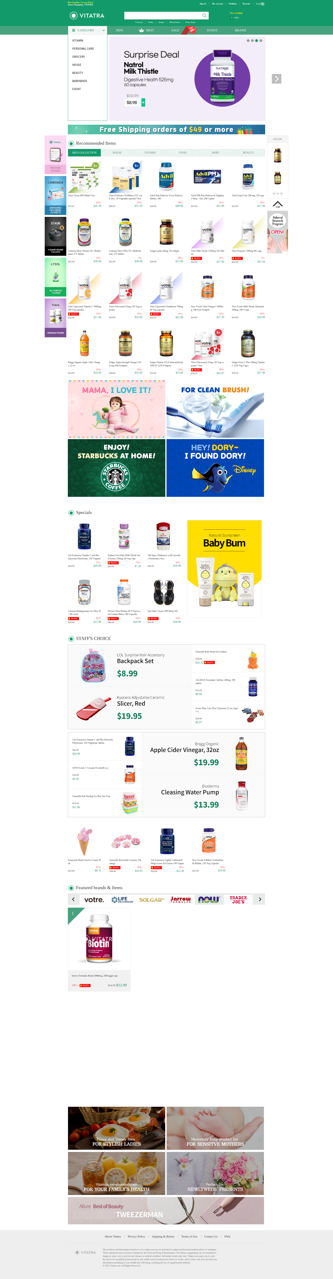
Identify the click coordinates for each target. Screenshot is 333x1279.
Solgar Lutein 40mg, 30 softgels (164, 251)
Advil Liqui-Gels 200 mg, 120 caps (248, 195)
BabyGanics (175, 22)
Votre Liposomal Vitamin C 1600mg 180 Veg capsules (84, 308)
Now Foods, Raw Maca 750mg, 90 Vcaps (125, 1092)
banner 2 (256, 40)
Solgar (161, 22)
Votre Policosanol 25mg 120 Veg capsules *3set (207, 364)
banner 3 (260, 40)
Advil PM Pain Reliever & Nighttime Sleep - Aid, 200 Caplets (207, 197)
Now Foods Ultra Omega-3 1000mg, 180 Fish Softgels (207, 308)
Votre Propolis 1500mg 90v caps (247, 251)
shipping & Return (163, 1236)
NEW (119, 30)
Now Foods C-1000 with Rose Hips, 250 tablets (207, 1092)
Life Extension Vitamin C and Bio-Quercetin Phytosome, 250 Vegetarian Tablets (84, 557)
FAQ (227, 1236)
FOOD (183, 152)
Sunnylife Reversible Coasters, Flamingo (125, 862)
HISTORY (277, 139)
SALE (175, 30)
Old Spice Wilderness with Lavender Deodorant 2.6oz (164, 557)
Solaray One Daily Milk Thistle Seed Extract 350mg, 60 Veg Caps (124, 557)
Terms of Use (189, 1236)
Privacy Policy (136, 1236)
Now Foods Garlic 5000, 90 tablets (248, 1034)
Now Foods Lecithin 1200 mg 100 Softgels (166, 1092)
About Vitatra (113, 1236)
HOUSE (117, 152)
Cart (258, 4)
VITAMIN (150, 152)
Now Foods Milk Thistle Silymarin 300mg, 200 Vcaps (248, 308)
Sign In (203, 4)
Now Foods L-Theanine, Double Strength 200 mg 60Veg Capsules (125, 1036)
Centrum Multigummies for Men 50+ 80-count (84, 613)
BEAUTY (248, 152)
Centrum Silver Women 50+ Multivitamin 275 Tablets (84, 253)
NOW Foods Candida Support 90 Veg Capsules (207, 1036)
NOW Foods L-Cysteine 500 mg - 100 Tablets (227, 975)
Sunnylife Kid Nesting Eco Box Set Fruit (91, 796)
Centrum (139, 22)
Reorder (246, 4)
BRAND (240, 30)
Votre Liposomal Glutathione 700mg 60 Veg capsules (166, 308)
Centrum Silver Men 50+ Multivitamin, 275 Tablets (125, 253)
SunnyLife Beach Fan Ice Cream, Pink (84, 862)
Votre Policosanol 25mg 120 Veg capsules (125, 308)
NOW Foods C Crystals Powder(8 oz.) (90, 768)
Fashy (150, 22)
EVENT (212, 30)
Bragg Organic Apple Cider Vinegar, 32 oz (84, 364)
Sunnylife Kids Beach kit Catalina (211, 651)
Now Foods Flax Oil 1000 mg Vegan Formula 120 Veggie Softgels (84, 1036)
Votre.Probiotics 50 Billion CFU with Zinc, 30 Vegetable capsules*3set (125, 197)
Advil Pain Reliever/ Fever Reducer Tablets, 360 (166, 197)
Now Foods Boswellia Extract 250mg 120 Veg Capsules (84, 1092)
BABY (215, 152)
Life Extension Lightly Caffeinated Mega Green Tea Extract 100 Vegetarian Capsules (167, 862)
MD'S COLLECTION (84, 152)
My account (217, 4)
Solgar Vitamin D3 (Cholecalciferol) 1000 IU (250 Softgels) (166, 364)
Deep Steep (190, 22)
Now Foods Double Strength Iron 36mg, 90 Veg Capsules (165, 975)
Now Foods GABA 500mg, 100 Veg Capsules (248, 1092)
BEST (150, 30)
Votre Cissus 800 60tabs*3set (81, 195)
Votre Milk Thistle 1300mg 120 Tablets (207, 253)
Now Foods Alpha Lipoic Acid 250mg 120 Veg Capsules (166, 1036)
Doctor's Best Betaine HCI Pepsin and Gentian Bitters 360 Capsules (124, 613)
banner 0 (248, 40)
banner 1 (252, 40)
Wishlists (233, 4)
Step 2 (237, 17)
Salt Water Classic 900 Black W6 (163, 611)
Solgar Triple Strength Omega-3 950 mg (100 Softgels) (125, 364)
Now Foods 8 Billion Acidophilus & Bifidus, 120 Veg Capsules (207, 862)
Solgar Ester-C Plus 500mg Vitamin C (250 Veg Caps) (248, 364)
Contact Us (211, 1236)
